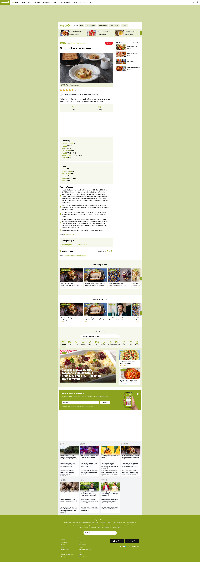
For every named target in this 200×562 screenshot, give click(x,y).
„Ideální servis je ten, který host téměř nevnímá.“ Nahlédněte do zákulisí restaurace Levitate (119, 319)
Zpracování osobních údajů (85, 549)
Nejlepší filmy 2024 (77, 522)
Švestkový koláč (116, 527)
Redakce (81, 554)
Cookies (63, 552)
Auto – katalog (70, 525)
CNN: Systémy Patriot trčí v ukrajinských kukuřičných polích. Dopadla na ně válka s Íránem (68, 457)
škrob (65, 178)
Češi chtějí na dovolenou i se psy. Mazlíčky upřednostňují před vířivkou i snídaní (109, 501)
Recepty (24, 2)
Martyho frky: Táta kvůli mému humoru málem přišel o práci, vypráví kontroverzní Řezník (88, 493)
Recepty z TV (55, 2)
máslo (65, 148)
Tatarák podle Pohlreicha (108, 525)
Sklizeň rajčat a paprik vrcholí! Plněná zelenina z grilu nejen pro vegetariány (109, 493)
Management (82, 539)
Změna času (103, 522)
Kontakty (81, 547)
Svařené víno (97, 525)
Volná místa (64, 542)
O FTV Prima (64, 539)
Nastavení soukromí (83, 556)
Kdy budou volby (121, 522)
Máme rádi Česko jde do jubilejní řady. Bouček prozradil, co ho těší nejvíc (89, 472)
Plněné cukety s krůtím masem (133, 47)
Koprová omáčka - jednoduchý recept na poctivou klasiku (131, 33)
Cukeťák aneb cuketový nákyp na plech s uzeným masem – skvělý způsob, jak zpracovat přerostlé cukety (75, 35)
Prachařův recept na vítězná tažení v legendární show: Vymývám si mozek (89, 457)
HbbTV (62, 547)
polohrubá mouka (68, 143)
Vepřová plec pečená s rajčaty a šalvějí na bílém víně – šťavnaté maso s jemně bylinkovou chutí (95, 284)
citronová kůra (67, 155)
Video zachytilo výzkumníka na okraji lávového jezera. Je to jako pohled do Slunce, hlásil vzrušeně (109, 472)
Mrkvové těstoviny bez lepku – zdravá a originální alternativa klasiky (129, 381)
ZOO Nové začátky (131, 522)
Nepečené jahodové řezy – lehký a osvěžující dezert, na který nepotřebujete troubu (104, 34)
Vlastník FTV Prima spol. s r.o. (67, 554)
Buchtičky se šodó (69, 234)
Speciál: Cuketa (65, 2)
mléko (65, 146)
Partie (109, 522)
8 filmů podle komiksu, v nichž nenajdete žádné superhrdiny (67, 500)
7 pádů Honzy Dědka (80, 525)
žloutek (65, 157)
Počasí (113, 522)
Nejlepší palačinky (106, 527)
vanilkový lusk (67, 171)
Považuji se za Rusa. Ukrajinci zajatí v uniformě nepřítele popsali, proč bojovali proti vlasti (69, 465)
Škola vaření (46, 2)
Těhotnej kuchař (76, 2)
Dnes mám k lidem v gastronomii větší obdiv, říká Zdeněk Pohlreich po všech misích (89, 465)
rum (64, 180)
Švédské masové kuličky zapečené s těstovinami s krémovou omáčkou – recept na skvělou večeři (81, 374)
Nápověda (81, 552)
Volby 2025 (90, 525)
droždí (65, 153)
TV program (95, 522)
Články (30, 2)
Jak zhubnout (67, 522)
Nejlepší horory (87, 522)
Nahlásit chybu (64, 556)
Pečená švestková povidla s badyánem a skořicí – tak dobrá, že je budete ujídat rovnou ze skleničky (117, 284)
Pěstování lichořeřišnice (128, 525)
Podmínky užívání (65, 549)
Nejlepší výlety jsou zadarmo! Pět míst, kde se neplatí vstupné (109, 507)
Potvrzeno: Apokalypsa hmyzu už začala (109, 456)
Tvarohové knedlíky (96, 527)
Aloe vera (118, 525)
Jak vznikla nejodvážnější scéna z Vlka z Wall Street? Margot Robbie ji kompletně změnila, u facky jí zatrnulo (68, 509)
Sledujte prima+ (87, 2)
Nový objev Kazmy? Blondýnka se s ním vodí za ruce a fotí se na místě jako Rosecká (89, 508)
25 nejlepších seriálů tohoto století (69, 492)
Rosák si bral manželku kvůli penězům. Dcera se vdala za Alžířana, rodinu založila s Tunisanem (67, 473)
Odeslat (105, 402)
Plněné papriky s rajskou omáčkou (133, 68)
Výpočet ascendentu (85, 527)
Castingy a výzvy (82, 544)
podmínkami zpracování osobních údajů (84, 406)
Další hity (136, 42)
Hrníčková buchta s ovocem (132, 54)
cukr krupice (67, 150)
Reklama (63, 544)
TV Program (37, 2)
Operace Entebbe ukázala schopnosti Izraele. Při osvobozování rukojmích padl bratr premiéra (110, 466)
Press (80, 542)
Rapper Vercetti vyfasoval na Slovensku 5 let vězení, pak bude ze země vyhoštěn (89, 501)
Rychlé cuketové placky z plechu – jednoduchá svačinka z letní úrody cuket (70, 284)
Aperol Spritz (130, 61)
